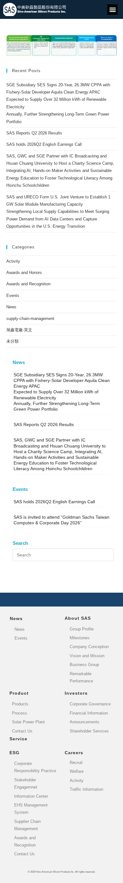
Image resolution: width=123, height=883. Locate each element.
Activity (13, 261)
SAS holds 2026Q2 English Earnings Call (44, 144)
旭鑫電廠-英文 (19, 330)
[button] (112, 9)
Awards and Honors (24, 272)
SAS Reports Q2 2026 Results (34, 133)
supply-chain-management (30, 318)
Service (18, 738)
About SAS (78, 618)
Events (12, 295)
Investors (76, 693)
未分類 (12, 341)
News (11, 307)
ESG (14, 752)
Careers (74, 752)
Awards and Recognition (28, 284)
